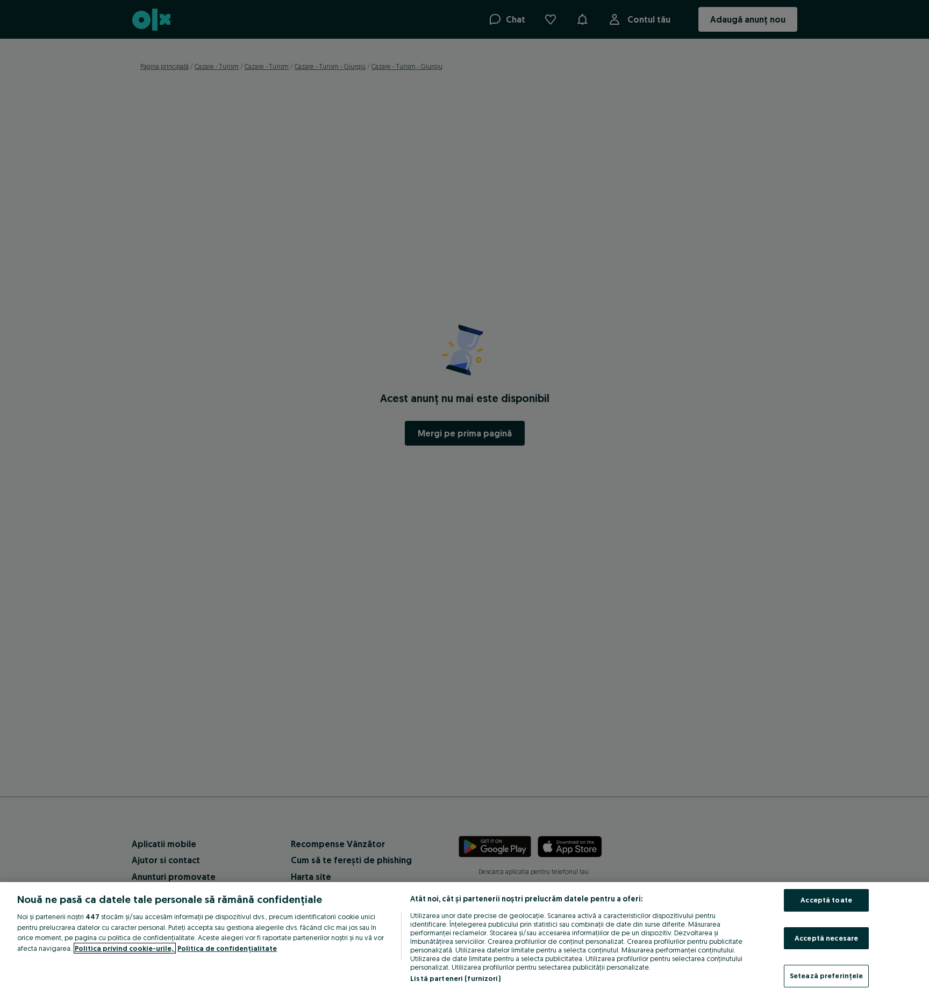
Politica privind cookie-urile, (125, 948)
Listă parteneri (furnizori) (455, 978)
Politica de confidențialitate (227, 948)
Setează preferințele (826, 975)
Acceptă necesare (826, 938)
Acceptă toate (826, 899)
